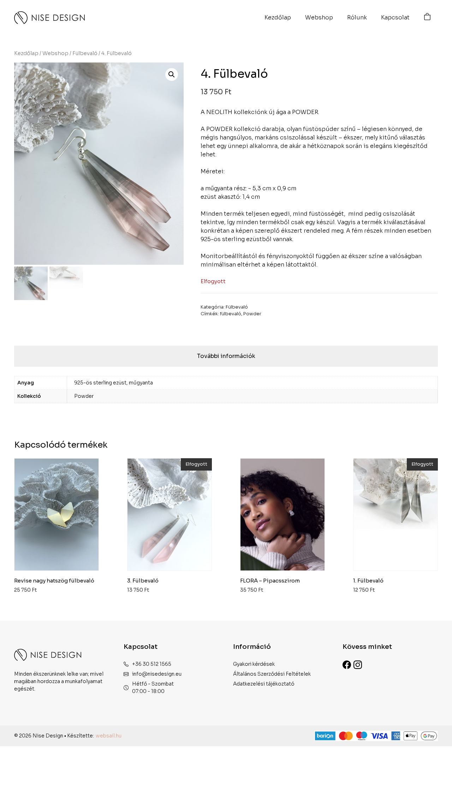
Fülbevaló (84, 53)
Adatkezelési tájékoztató (264, 684)
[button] (171, 74)
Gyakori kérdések (254, 664)
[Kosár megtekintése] (427, 17)
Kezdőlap (277, 17)
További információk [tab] (226, 356)
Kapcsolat (395, 17)
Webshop (319, 17)
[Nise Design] (49, 17)
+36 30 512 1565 (151, 664)
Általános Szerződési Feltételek (272, 674)
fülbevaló (230, 314)
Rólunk (357, 17)
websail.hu (108, 736)
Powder (252, 314)
